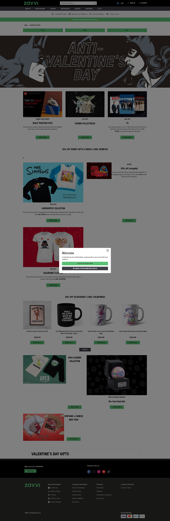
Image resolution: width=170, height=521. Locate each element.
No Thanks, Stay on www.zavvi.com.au (85, 268)
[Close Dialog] (108, 250)
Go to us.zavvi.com (85, 263)
